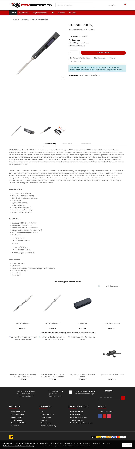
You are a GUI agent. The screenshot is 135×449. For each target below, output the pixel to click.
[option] (38, 52)
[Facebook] (100, 416)
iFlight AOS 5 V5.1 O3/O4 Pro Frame (112, 374)
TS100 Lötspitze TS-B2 (52, 323)
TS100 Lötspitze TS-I (23, 323)
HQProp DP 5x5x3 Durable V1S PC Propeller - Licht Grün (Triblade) (52, 375)
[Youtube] (104, 416)
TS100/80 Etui (82, 323)
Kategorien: (73, 75)
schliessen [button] (127, 445)
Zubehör (89, 75)
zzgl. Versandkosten (82, 43)
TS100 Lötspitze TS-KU (112, 323)
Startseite (82, 75)
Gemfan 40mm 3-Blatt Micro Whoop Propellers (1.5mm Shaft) (23, 375)
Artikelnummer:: (74, 36)
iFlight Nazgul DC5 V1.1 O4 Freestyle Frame (82, 375)
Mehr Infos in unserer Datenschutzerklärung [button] (18, 446)
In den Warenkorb (103, 53)
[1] (123, 398)
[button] (73, 12)
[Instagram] (109, 416)
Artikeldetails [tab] (68, 143)
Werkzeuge (96, 75)
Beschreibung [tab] (50, 143)
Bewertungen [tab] (85, 143)
